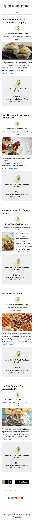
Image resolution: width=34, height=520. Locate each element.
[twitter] (12, 498)
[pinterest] (15, 498)
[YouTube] (22, 498)
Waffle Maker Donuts (12, 293)
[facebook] (9, 498)
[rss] (18, 498)
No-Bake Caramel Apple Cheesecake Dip (14, 387)
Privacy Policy (8, 515)
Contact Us (18, 515)
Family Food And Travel (17, 6)
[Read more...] (7, 73)
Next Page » (23, 482)
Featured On (17, 517)
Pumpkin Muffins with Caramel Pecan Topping (14, 21)
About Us (26, 515)
